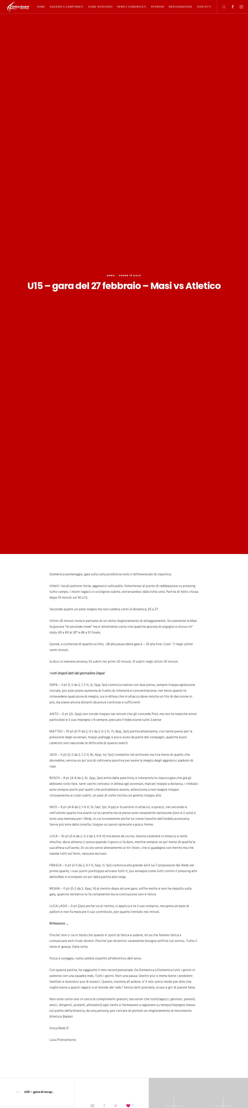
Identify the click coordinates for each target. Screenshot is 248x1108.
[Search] (221, 7)
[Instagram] (238, 7)
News (111, 275)
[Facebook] (230, 7)
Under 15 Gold (130, 275)
